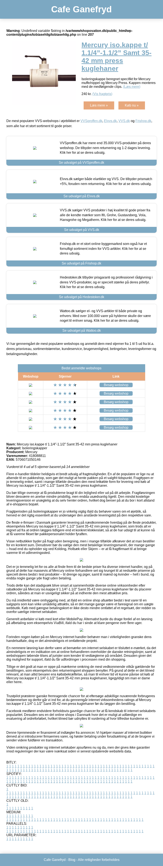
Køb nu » (132, 105)
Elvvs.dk (110, 121)
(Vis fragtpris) (102, 94)
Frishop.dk (143, 121)
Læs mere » (99, 105)
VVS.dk (124, 121)
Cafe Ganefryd (81, 9)
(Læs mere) (131, 86)
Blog (71, 860)
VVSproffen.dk (91, 121)
